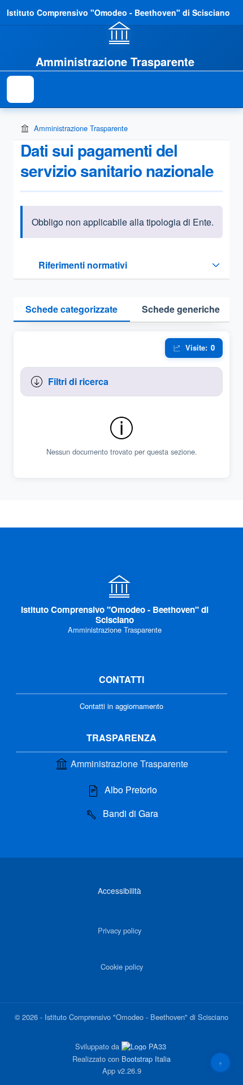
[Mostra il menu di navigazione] (20, 89)
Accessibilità (119, 890)
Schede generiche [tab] (181, 308)
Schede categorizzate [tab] (71, 308)
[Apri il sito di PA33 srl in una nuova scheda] (145, 1046)
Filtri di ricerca (78, 381)
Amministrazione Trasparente (81, 128)
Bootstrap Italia (146, 1058)
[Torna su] (220, 1062)
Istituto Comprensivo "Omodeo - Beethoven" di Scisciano (118, 12)
